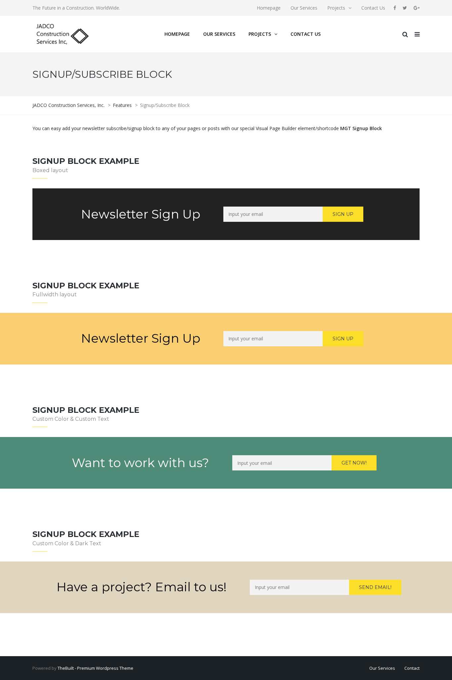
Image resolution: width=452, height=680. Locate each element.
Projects (336, 8)
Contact (412, 668)
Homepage (269, 8)
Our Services (304, 8)
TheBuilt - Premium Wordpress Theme (95, 668)
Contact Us (373, 8)
